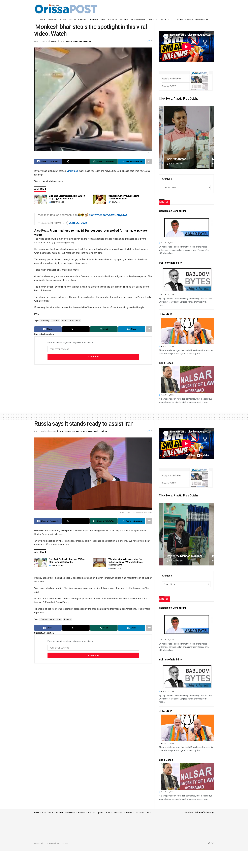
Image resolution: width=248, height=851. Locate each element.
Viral (64, 321)
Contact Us (139, 812)
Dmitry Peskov (47, 619)
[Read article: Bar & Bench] (187, 379)
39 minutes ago (57, 565)
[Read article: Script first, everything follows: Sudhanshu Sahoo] (99, 199)
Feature (124, 20)
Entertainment (139, 20)
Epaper (189, 20)
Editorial (91, 812)
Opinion (100, 812)
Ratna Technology (205, 812)
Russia (67, 619)
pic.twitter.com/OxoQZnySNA (108, 215)
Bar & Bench (166, 362)
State (63, 20)
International (97, 20)
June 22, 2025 (78, 223)
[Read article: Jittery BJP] (187, 331)
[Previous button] (161, 137)
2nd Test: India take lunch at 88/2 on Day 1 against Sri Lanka (67, 197)
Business (112, 20)
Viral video (75, 321)
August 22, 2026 (167, 295)
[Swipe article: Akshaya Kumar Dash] (186, 534)
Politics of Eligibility (170, 262)
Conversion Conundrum (172, 210)
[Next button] (211, 137)
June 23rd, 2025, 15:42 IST (61, 41)
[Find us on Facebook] (209, 843)
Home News (79, 431)
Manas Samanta (177, 159)
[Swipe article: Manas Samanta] (186, 137)
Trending (52, 20)
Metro (72, 20)
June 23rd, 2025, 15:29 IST (60, 431)
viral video (72, 171)
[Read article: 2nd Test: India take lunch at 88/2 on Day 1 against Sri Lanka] (40, 199)
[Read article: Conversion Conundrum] (187, 227)
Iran (59, 619)
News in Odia (201, 20)
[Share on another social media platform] (149, 161)
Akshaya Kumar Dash (180, 556)
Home (42, 20)
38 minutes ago (57, 202)
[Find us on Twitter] (212, 843)
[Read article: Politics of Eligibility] (187, 279)
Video (180, 20)
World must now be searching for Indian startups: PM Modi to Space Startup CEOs (125, 562)
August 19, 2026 (167, 346)
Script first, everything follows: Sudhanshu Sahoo (123, 197)
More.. (164, 20)
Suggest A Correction (44, 334)
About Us (118, 812)
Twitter (55, 321)
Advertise (128, 812)
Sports (153, 20)
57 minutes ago (116, 568)
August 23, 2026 (167, 243)
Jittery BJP (165, 314)
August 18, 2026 (167, 395)
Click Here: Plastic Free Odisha (178, 98)
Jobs (148, 812)
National (83, 20)
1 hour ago (115, 202)
